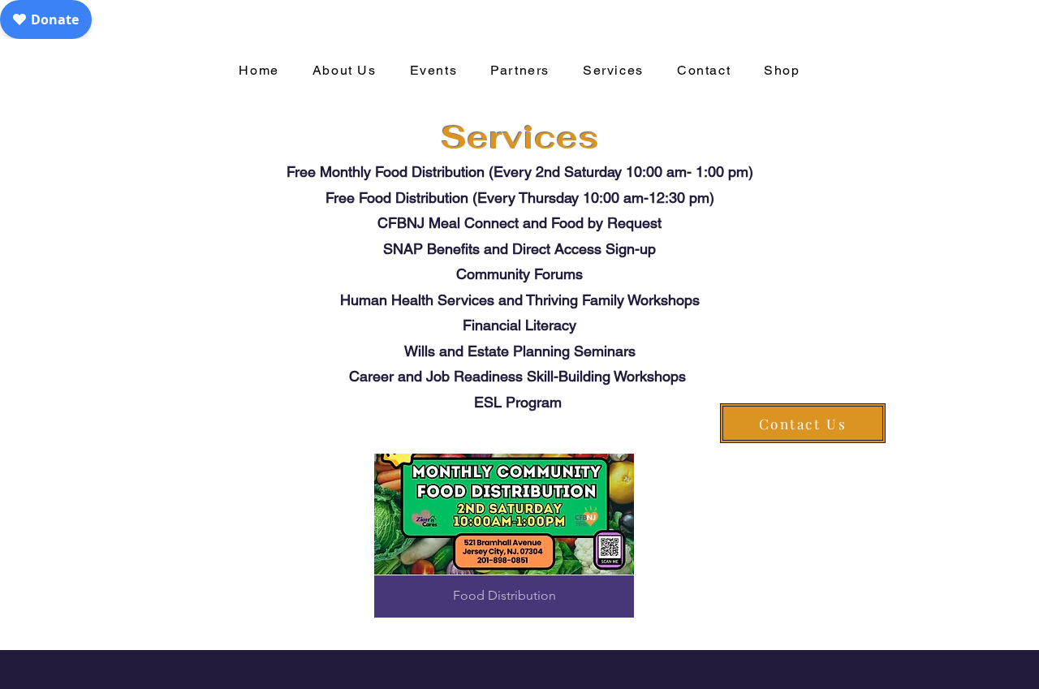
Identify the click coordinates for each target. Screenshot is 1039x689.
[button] (504, 536)
